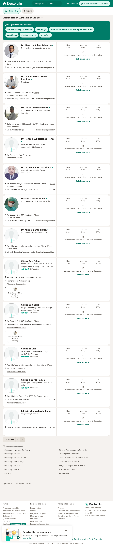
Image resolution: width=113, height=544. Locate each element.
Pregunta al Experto (38, 513)
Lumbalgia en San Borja (14, 461)
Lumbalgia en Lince (12, 465)
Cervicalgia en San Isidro (69, 453)
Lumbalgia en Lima (12, 453)
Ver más (44, 35)
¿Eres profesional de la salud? (94, 3)
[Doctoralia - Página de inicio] (16, 3)
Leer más (27, 538)
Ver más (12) (9, 473)
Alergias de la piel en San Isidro (72, 465)
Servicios (34, 518)
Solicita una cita (83, 59)
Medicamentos (36, 516)
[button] (107, 24)
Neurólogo (41, 29)
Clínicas (33, 510)
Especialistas (35, 508)
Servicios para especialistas (69, 510)
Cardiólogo (12, 35)
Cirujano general (28, 35)
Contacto (6, 521)
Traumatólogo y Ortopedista (19, 29)
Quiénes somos (9, 518)
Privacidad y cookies (11, 508)
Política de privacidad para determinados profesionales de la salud (14, 513)
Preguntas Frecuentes (39, 524)
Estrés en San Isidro (67, 469)
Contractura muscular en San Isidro (74, 457)
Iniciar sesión (72, 3)
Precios (61, 508)
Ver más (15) (64, 473)
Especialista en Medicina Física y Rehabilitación (72, 29)
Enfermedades (36, 521)
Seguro (29, 11)
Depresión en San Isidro (69, 461)
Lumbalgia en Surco (12, 469)
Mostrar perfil (83, 274)
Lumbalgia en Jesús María (15, 457)
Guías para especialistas (68, 513)
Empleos (14, 524)
